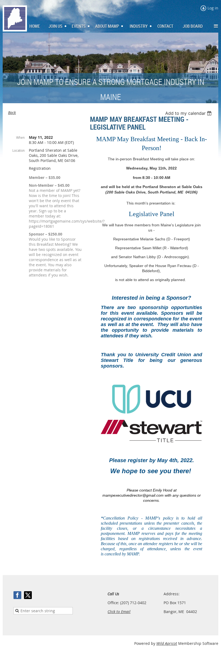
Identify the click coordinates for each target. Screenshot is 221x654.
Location (18, 150)
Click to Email (119, 611)
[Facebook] (17, 595)
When (20, 137)
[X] (28, 595)
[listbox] (189, 113)
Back (12, 112)
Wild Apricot (166, 643)
